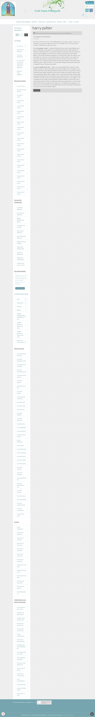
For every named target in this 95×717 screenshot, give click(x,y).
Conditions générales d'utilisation (39, 715)
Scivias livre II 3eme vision (21, 576)
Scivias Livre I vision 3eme (20, 544)
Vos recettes (21, 46)
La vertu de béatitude (19, 413)
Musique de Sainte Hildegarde (21, 72)
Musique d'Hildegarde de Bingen (20, 219)
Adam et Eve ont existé (21, 694)
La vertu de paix (21, 409)
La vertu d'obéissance (20, 440)
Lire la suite (36, 90)
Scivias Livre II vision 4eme (20, 581)
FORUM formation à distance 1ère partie (21, 325)
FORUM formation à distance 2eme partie (21, 334)
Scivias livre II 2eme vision (21, 571)
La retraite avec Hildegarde (20, 213)
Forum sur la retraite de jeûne (21, 341)
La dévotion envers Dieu (21, 386)
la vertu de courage (21, 460)
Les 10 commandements (21, 679)
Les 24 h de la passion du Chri (20, 640)
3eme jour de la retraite (20, 106)
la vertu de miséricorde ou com (21, 370)
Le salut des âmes (21, 423)
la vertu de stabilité (21, 499)
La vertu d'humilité (21, 427)
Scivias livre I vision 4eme (20, 549)
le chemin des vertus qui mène (20, 674)
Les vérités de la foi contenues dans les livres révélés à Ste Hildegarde (54, 33)
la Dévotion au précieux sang (20, 629)
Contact (70, 21)
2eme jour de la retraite (20, 101)
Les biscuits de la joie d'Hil (21, 226)
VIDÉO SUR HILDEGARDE (20, 247)
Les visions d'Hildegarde (21, 55)
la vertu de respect (21, 496)
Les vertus (76, 21)
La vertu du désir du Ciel (21, 478)
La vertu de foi (20, 445)
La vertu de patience (19, 381)
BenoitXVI (34, 21)
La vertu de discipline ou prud (21, 359)
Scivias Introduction (20, 528)
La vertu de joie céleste (20, 514)
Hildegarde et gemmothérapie (20, 258)
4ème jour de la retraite (20, 112)
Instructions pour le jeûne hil (21, 90)
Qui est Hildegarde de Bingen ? (21, 237)
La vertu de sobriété (19, 392)
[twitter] (87, 10)
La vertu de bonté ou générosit (21, 397)
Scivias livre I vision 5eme (20, 554)
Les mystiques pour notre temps (21, 653)
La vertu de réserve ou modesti (21, 365)
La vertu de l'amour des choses (21, 354)
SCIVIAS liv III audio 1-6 (20, 587)
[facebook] (91, 10)
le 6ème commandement (20, 635)
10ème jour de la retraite (20, 144)
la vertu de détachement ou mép (20, 485)
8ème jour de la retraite (20, 133)
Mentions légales (25, 715)
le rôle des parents (21, 684)
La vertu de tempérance (19, 419)
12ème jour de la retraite (20, 155)
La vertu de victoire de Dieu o (21, 376)
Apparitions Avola (51, 21)
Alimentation (21, 302)
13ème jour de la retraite (20, 160)
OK (26, 35)
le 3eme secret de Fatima (21, 669)
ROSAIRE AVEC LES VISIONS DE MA (21, 646)
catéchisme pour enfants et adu (21, 618)
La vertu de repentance (19, 473)
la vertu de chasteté (21, 452)
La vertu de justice (21, 456)
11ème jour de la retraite (20, 149)
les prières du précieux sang (20, 624)
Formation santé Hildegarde (23, 21)
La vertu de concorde (19, 491)
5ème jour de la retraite (20, 117)
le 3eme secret (41, 21)
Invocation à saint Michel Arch (21, 663)
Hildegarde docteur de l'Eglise (21, 242)
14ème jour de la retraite (20, 166)
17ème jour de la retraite (20, 182)
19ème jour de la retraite (20, 192)
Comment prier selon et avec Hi (20, 264)
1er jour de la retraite (20, 95)
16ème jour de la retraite (20, 176)
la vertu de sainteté (21, 463)
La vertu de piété (21, 402)
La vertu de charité (21, 431)
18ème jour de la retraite (20, 187)
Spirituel (21, 306)
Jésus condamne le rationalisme (21, 658)
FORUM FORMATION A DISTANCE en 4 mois (21, 316)
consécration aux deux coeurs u (21, 608)
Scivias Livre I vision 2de (20, 538)
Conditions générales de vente (55, 715)
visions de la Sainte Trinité (21, 688)
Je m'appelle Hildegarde (20, 208)
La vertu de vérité (21, 405)
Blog (64, 21)
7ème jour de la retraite (20, 128)
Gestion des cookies (69, 715)
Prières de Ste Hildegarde (20, 231)
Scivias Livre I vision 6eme (20, 560)
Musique (21, 310)
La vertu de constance (19, 468)
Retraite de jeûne (21, 86)
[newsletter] (44, 702)
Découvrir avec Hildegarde (21, 50)
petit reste (59, 21)
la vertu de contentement (20, 509)
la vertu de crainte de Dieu (21, 435)
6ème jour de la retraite (20, 122)
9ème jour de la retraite (20, 139)
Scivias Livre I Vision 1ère (20, 533)
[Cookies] (3, 714)
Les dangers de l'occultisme (41, 37)
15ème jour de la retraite (20, 171)
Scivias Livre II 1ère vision (21, 565)
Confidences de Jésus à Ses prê (20, 613)
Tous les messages (20, 288)
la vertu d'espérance (21, 449)
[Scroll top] (92, 714)
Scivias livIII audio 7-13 (21, 592)
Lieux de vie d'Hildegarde (20, 253)
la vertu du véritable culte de (21, 504)
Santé (21, 299)
